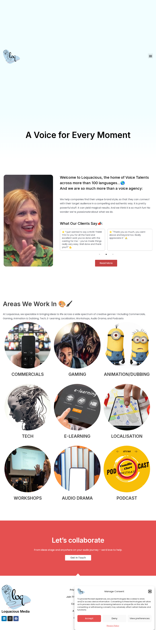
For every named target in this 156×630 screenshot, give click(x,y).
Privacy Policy (113, 625)
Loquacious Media (16, 611)
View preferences (140, 618)
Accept (89, 618)
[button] (149, 591)
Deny (114, 618)
